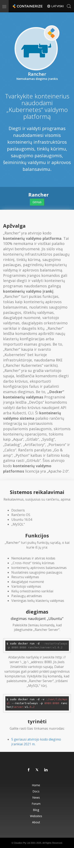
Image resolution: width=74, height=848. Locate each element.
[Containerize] (27, 6)
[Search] (69, 6)
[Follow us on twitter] (37, 770)
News (36, 797)
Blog (36, 810)
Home (36, 785)
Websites (36, 816)
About (36, 822)
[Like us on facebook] (28, 770)
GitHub (37, 202)
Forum (36, 804)
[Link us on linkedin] (46, 770)
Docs (35, 791)
